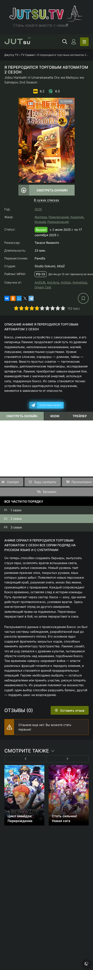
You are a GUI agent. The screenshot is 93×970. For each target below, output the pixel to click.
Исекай (40, 222)
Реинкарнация (58, 222)
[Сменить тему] (86, 963)
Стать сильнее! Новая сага (64, 818)
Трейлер (80, 416)
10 (63, 308)
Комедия (77, 217)
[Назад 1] (25, 759)
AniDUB (40, 282)
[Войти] (73, 41)
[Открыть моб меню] (84, 41)
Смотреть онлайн (52, 190)
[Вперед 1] (67, 759)
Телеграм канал (50, 405)
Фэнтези (41, 217)
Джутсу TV (11, 54)
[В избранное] (83, 298)
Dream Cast (43, 287)
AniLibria (53, 282)
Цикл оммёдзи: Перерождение (20, 818)
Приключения (58, 217)
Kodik (54, 416)
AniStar (66, 282)
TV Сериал (28, 54)
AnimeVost (79, 282)
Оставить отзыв (72, 710)
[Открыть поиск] (64, 41)
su (17, 41)
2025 (38, 209)
